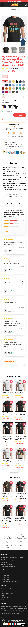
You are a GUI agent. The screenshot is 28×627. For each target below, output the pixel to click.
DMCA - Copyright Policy (7, 579)
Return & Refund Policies (7, 593)
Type (3, 74)
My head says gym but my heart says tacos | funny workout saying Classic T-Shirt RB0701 (7, 520)
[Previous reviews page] (17, 365)
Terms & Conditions (5, 575)
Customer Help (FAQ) (6, 597)
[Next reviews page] (24, 365)
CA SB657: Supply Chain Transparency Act (11, 581)
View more (14, 471)
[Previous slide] (3, 29)
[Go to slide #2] (14, 50)
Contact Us (3, 595)
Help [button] (25, 625)
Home (2, 9)
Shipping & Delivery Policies (7, 588)
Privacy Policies (5, 577)
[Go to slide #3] (22, 50)
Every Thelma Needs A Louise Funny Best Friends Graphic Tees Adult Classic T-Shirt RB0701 (7, 438)
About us (3, 573)
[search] (23, 5)
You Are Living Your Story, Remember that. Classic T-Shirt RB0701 (7, 495)
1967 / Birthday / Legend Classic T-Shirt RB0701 (20, 414)
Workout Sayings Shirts (12, 9)
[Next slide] (25, 29)
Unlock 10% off (3, 620)
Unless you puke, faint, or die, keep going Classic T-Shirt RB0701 (20, 519)
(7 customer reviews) (14, 68)
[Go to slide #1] (6, 50)
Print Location (5, 102)
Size (3, 94)
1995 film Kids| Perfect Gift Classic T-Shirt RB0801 (20, 462)
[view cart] (26, 5)
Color (3, 79)
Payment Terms (5, 591)
